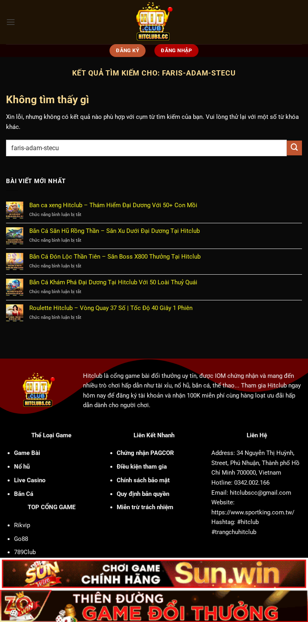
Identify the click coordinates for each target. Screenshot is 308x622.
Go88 (21, 538)
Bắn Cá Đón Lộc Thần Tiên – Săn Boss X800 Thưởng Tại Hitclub (115, 256)
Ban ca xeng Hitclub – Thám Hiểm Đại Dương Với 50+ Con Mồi (113, 205)
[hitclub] (154, 22)
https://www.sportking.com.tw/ (252, 512)
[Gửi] (294, 148)
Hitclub (92, 375)
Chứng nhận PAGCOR (145, 453)
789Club (25, 552)
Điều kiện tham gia (142, 466)
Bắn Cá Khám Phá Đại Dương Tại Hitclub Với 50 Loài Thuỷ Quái (113, 282)
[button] (10, 22)
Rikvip (22, 525)
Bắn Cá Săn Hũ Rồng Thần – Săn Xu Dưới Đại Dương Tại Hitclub (114, 231)
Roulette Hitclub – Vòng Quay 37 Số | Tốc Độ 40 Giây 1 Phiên (110, 308)
